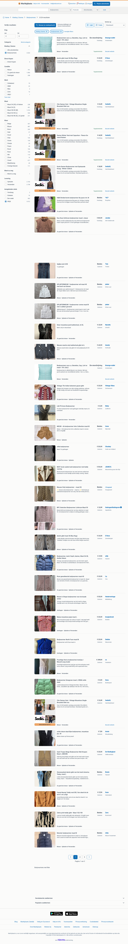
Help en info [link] (36, 3)
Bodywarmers (55, 31)
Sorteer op (108, 22)
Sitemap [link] (95, 927)
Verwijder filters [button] (68, 31)
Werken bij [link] (47, 927)
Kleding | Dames (40, 31)
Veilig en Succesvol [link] (43, 922)
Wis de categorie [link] (25, 42)
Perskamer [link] (57, 927)
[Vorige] (70, 857)
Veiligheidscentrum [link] (55, 3)
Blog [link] (16, 922)
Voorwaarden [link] (45, 3)
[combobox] (33, 9)
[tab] (90, 25)
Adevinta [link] (67, 927)
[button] (80, 3)
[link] (25, 4)
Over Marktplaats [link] (35, 927)
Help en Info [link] (57, 922)
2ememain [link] (86, 927)
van (5, 33)
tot (18, 33)
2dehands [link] (76, 927)
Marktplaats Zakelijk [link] (27, 922)
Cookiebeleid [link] (94, 922)
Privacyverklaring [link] (81, 922)
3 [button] (84, 857)
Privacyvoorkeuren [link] (107, 922)
